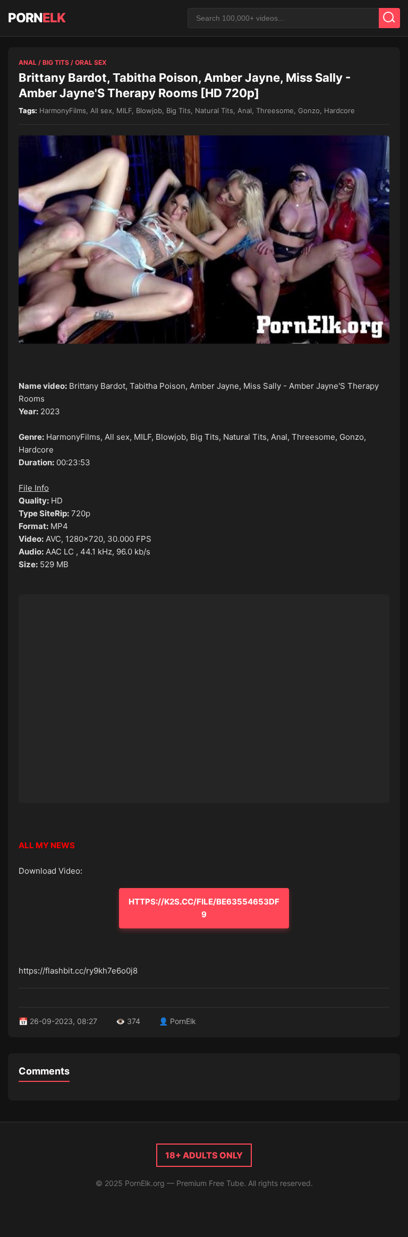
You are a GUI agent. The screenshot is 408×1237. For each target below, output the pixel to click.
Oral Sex (91, 62)
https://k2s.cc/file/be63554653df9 (204, 908)
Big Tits (55, 62)
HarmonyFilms (62, 110)
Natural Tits (214, 110)
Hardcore (339, 110)
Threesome (275, 110)
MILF (124, 110)
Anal (28, 62)
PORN (36, 17)
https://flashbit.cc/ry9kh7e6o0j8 (78, 971)
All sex (101, 110)
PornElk (183, 1021)
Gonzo (309, 110)
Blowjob (149, 110)
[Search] (389, 18)
